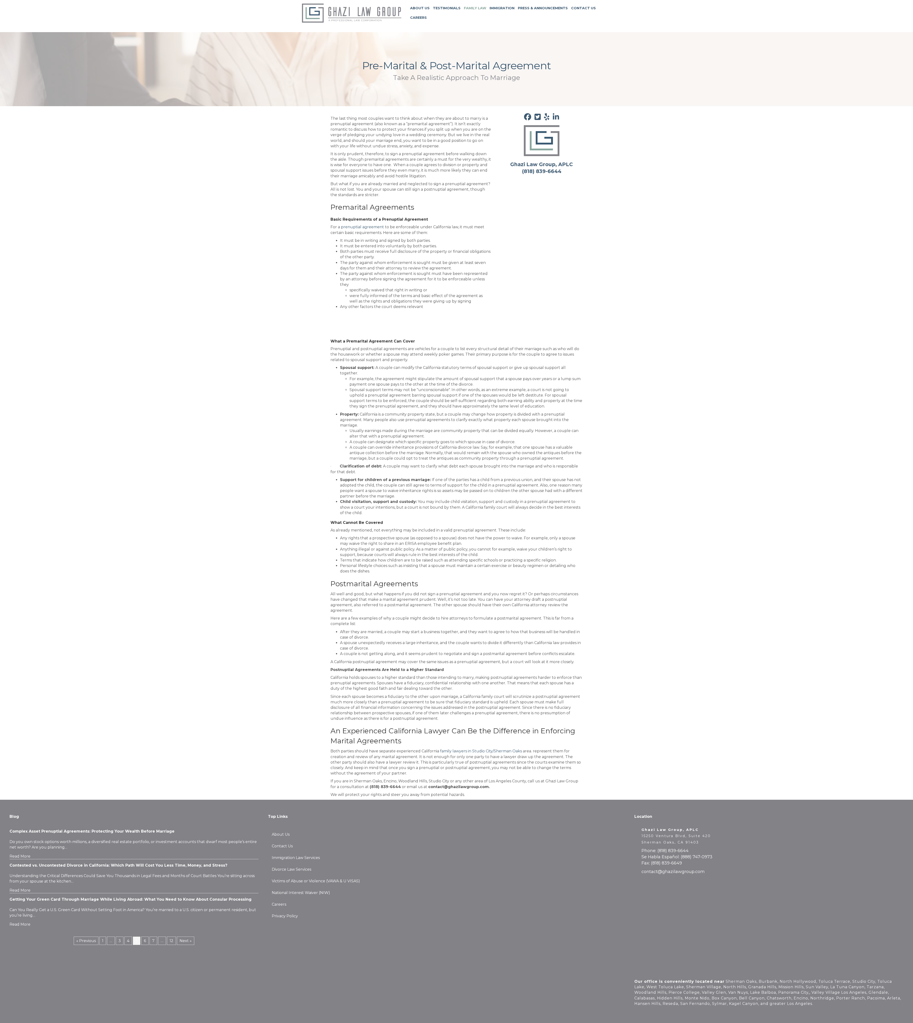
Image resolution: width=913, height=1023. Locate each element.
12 (171, 941)
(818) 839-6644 (673, 850)
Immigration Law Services (296, 857)
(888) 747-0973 (696, 856)
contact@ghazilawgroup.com (673, 871)
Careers (418, 17)
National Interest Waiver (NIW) (301, 892)
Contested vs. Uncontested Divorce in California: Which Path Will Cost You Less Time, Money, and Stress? (118, 865)
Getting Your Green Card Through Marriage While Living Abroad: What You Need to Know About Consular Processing (131, 899)
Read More (20, 856)
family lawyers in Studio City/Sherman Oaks (481, 751)
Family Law (475, 8)
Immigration (502, 8)
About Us (420, 8)
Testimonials (447, 8)
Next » (186, 941)
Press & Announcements (543, 8)
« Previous (86, 941)
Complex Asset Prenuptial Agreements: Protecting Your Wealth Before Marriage (92, 831)
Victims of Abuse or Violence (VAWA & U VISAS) (316, 881)
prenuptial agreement (362, 227)
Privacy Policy (285, 916)
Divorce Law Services (291, 869)
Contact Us (583, 8)
